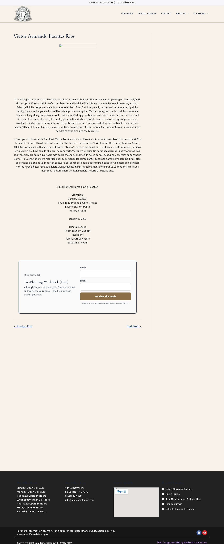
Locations (199, 13)
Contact (166, 13)
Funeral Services (147, 13)
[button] (187, 13)
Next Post (134, 326)
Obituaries (127, 13)
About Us (181, 13)
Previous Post (23, 326)
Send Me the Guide (105, 296)
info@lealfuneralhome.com (79, 500)
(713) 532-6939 (73, 496)
